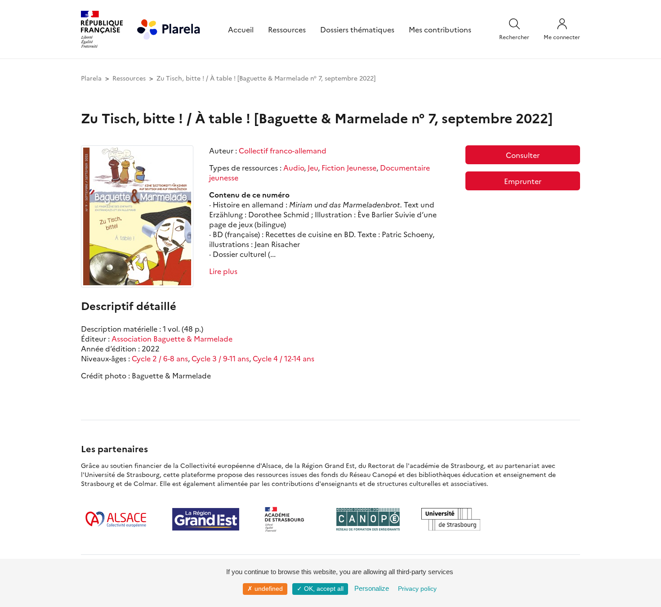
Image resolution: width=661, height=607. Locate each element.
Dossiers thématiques (357, 29)
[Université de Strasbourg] (451, 519)
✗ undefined (265, 588)
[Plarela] (168, 28)
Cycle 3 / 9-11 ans (220, 358)
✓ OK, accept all (320, 588)
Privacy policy (417, 588)
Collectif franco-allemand (282, 150)
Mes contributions (440, 29)
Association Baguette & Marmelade (172, 338)
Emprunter (522, 181)
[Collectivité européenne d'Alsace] (116, 519)
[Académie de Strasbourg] (288, 519)
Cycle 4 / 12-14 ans (283, 358)
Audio (293, 167)
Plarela (91, 77)
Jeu (313, 167)
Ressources (287, 29)
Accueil (241, 29)
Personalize (371, 588)
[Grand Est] (205, 519)
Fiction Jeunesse (349, 167)
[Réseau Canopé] (367, 519)
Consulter (523, 155)
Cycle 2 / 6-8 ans (160, 358)
